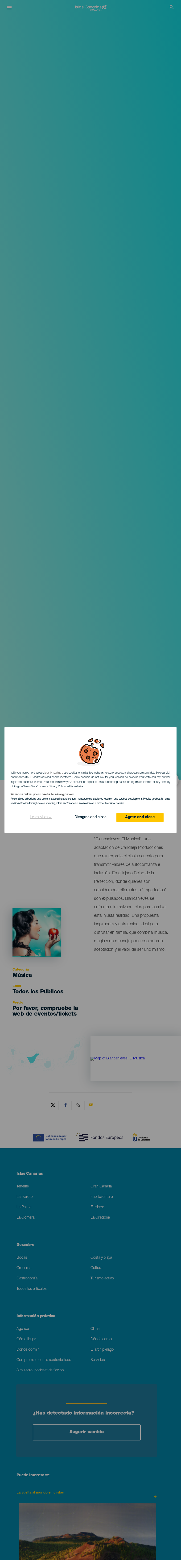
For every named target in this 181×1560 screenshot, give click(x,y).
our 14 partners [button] (54, 773)
